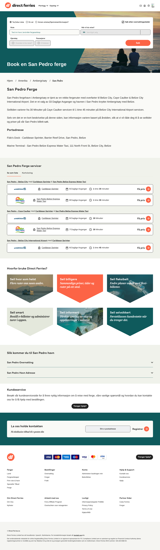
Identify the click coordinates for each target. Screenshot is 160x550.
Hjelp (122, 481)
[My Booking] (140, 5)
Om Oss (10, 502)
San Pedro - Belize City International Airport (27, 241)
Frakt (46, 481)
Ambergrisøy (40, 80)
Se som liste (12, 173)
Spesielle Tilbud (13, 484)
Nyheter (10, 505)
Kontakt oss (124, 474)
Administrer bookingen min (92, 474)
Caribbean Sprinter (42, 182)
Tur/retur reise (18, 22)
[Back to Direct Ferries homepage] (20, 5)
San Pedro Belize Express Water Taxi (69, 182)
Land (9, 474)
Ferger (47, 477)
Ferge (9, 488)
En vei (31, 22)
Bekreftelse (86, 477)
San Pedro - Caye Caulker (18, 211)
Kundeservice (125, 477)
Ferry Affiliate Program (53, 502)
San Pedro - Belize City (17, 182)
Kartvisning (27, 173)
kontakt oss (78, 535)
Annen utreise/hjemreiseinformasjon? (53, 22)
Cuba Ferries (125, 502)
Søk (138, 43)
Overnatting (49, 474)
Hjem (10, 80)
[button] (80, 362)
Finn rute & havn (13, 481)
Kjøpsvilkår (86, 512)
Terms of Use (87, 509)
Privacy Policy (87, 505)
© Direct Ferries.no (13, 531)
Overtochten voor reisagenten (56, 505)
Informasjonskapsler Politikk (93, 502)
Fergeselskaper (13, 477)
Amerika (22, 80)
